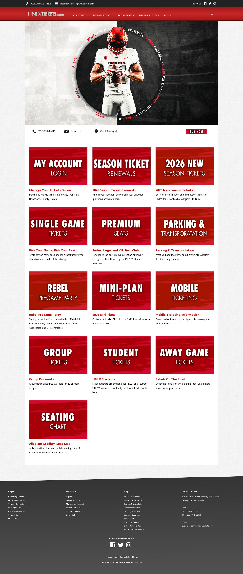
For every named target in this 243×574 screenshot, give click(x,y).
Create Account (73, 500)
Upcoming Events (16, 496)
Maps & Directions (16, 511)
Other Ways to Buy (16, 500)
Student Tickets (73, 511)
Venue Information (16, 504)
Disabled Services (132, 515)
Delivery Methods (132, 511)
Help (166, 15)
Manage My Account (75, 504)
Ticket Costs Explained (134, 529)
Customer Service (132, 507)
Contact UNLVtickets (133, 504)
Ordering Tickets (131, 522)
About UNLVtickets (132, 496)
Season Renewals (73, 507)
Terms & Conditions (129, 557)
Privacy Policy (111, 557)
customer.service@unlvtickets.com (77, 3)
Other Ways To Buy (132, 526)
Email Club (13, 518)
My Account (79, 15)
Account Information (133, 500)
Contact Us (13, 515)
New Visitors (129, 518)
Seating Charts (14, 507)
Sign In (69, 496)
